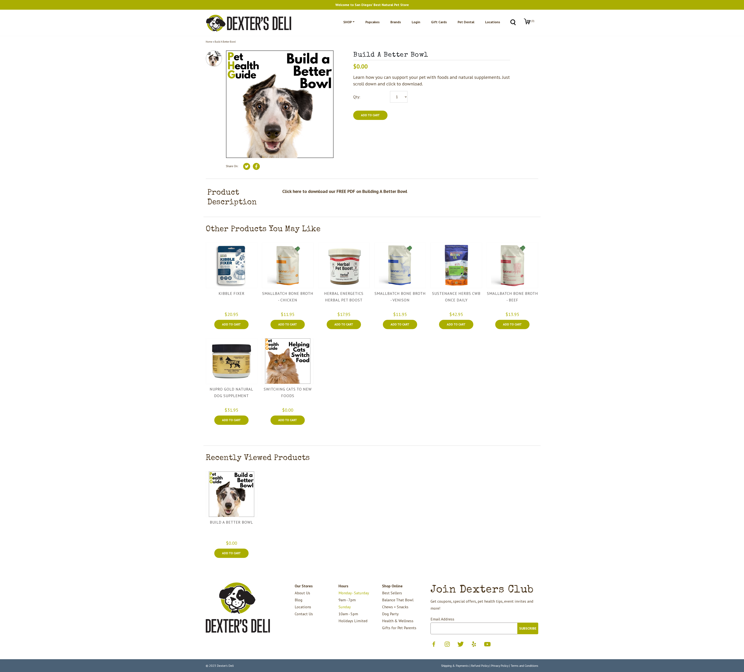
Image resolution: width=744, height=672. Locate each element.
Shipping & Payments (455, 666)
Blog (298, 599)
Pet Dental (466, 22)
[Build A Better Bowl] (231, 494)
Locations (492, 22)
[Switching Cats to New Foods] (287, 361)
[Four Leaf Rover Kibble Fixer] (231, 265)
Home (209, 41)
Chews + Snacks (395, 606)
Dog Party (390, 613)
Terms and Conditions (524, 666)
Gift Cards (439, 22)
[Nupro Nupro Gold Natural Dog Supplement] (231, 361)
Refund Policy (480, 666)
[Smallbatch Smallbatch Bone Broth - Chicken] (287, 265)
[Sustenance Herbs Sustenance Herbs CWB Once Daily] (456, 265)
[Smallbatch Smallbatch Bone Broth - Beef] (512, 265)
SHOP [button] (347, 22)
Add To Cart (231, 324)
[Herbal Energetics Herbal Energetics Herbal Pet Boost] (344, 265)
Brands (395, 22)
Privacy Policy (499, 666)
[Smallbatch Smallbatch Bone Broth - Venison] (400, 265)
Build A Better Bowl (225, 41)
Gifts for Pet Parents (399, 627)
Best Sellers (392, 592)
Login (416, 22)
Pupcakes (372, 22)
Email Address (442, 619)
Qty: (356, 97)
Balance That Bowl (397, 599)
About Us (302, 592)
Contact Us (304, 613)
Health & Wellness (397, 620)
